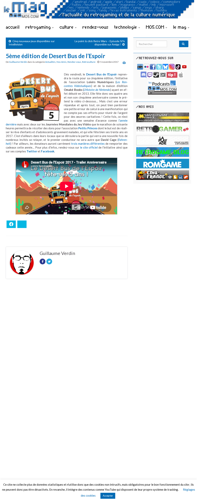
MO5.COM (156, 27)
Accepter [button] (108, 495)
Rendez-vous (74, 61)
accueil (13, 27)
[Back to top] (188, 493)
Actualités (50, 61)
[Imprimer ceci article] (124, 62)
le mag (180, 27)
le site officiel (89, 147)
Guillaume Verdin (18, 61)
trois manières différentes (88, 143)
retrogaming (39, 27)
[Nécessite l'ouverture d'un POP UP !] (162, 87)
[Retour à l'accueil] (98, 11)
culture (67, 27)
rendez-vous (96, 27)
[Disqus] (67, 334)
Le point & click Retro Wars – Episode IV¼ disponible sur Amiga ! (100, 42)
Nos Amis (62, 61)
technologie (126, 27)
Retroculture (88, 61)
